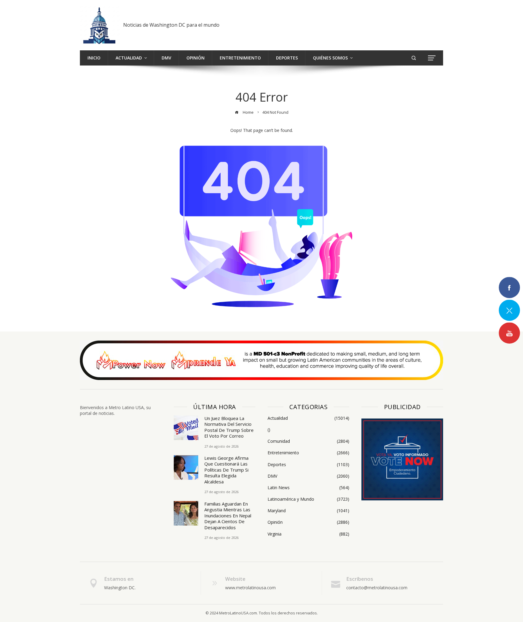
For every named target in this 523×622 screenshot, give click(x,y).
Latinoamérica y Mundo (308, 499)
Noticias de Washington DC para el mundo (171, 25)
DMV (308, 476)
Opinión (308, 522)
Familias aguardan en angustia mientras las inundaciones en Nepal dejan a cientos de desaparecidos (227, 515)
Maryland (308, 510)
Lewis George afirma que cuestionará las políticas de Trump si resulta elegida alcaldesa (226, 470)
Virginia (308, 534)
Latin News (308, 487)
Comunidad (308, 441)
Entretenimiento (308, 453)
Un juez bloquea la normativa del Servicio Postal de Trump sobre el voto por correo (229, 427)
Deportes (308, 464)
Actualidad (308, 418)
